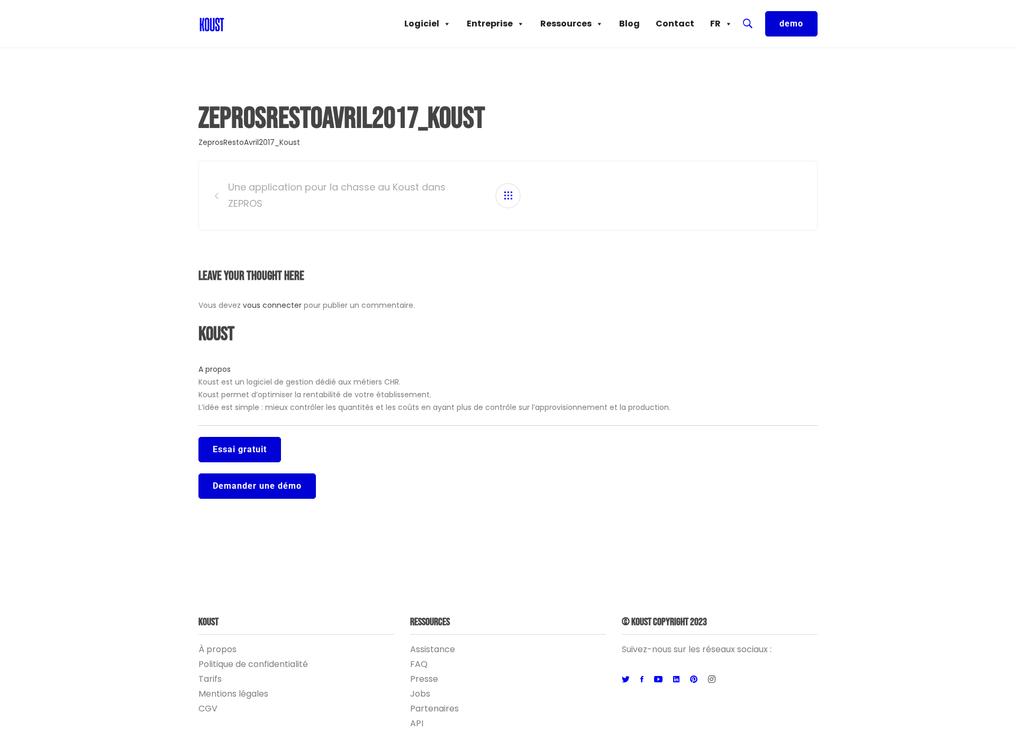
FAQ (419, 664)
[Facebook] (642, 680)
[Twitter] (626, 680)
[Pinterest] (694, 680)
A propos (214, 369)
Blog (629, 23)
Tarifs (210, 679)
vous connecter (272, 305)
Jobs (420, 694)
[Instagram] (712, 680)
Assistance (432, 649)
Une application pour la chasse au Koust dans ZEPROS (337, 195)
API (416, 723)
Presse (424, 679)
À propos (217, 649)
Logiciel (421, 23)
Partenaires (434, 708)
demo (791, 24)
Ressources (566, 23)
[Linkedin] (676, 680)
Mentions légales (233, 694)
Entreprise (490, 23)
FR (715, 23)
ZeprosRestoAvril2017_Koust (249, 142)
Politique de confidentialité (253, 664)
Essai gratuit (240, 449)
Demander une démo (257, 486)
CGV (207, 708)
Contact (675, 23)
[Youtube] (658, 680)
